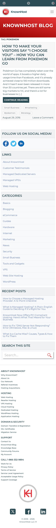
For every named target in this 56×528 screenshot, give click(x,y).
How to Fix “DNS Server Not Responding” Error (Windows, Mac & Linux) (26, 327)
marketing (31, 108)
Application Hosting (10, 416)
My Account (6, 454)
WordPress (9, 282)
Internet (7, 233)
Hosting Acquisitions (10, 388)
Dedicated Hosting (9, 410)
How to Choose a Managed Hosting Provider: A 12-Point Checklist (23, 299)
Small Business (11, 108)
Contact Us (6, 441)
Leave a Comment (42, 117)
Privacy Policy (7, 467)
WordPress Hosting (9, 413)
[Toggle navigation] (52, 11)
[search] (49, 355)
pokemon (10, 113)
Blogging (8, 209)
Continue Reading (16, 100)
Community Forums (10, 451)
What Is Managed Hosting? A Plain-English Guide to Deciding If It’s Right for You (27, 308)
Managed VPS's (12, 180)
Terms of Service (8, 470)
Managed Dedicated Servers (19, 174)
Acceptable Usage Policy (12, 476)
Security (7, 251)
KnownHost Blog (8, 445)
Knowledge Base (8, 448)
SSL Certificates (8, 429)
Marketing (9, 239)
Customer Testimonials (16, 168)
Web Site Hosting (13, 276)
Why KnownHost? (9, 375)
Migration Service (8, 432)
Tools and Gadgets (13, 264)
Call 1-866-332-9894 (12, 459)
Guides (7, 221)
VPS (5, 269)
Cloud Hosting (7, 407)
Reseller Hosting (8, 400)
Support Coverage (9, 480)
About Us (5, 378)
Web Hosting (10, 186)
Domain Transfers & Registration (15, 426)
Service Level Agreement (12, 473)
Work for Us (6, 464)
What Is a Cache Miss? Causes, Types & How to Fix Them (27, 335)
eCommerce (10, 215)
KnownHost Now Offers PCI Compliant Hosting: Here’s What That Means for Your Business (27, 317)
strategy (26, 113)
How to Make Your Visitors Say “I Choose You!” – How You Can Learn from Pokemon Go (25, 55)
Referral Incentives (9, 385)
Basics (6, 203)
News (6, 245)
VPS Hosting (6, 403)
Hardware (8, 227)
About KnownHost (13, 162)
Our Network (7, 381)
